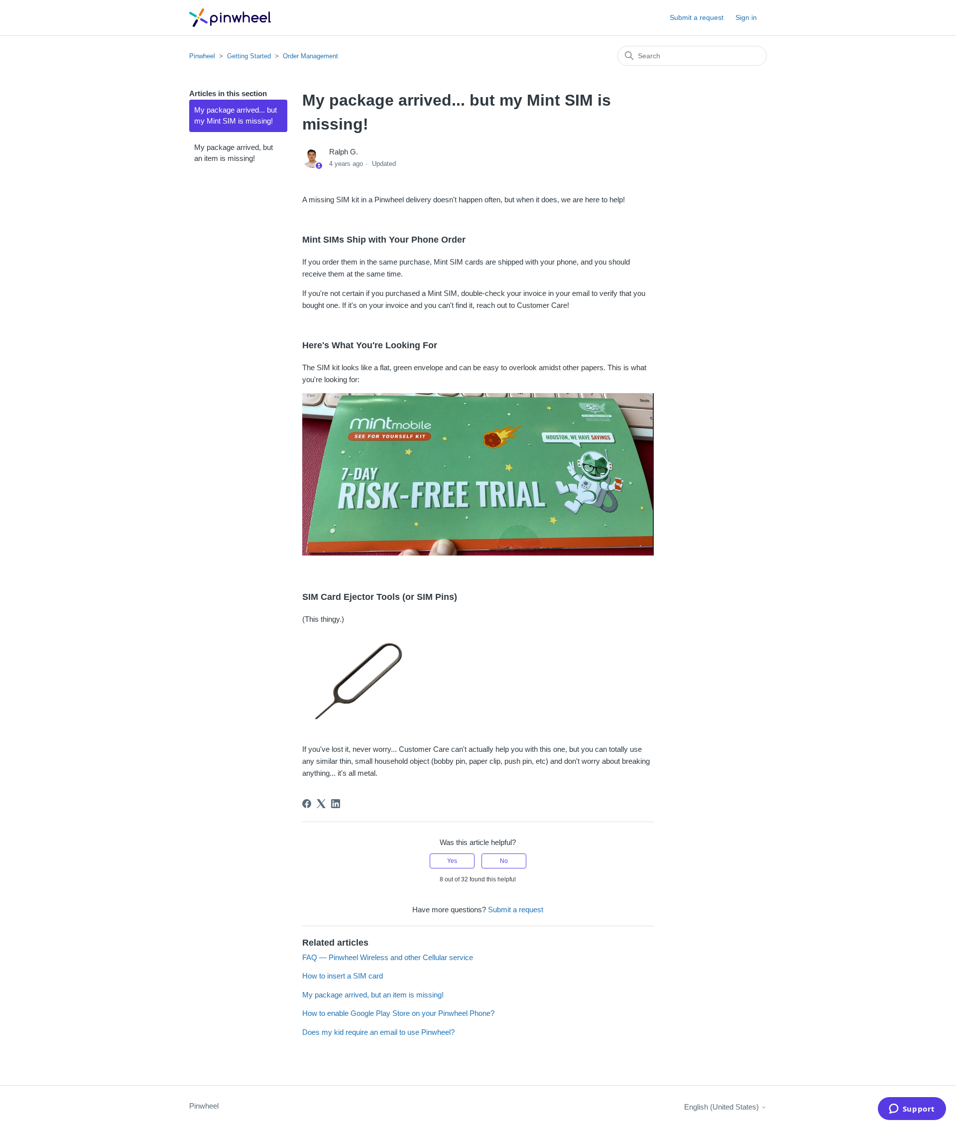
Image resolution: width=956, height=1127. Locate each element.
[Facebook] (306, 803)
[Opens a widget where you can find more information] (911, 1109)
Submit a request (696, 17)
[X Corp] (321, 803)
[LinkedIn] (335, 803)
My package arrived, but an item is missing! (233, 153)
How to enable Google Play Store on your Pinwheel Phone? (398, 1013)
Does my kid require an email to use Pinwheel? (378, 1032)
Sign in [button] (746, 17)
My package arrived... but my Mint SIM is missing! (235, 116)
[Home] (230, 17)
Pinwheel (202, 56)
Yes (452, 860)
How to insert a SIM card (342, 976)
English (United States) (722, 1107)
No (504, 860)
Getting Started (249, 56)
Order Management (310, 56)
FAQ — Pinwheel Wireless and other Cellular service (387, 957)
